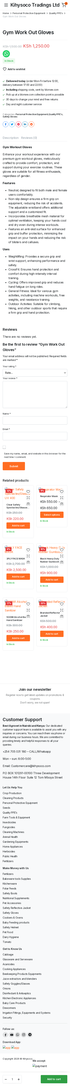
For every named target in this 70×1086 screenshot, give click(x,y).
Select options (52, 514)
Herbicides (9, 851)
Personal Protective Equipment (29, 13)
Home (6, 13)
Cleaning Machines (13, 832)
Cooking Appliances (14, 969)
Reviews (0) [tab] (29, 138)
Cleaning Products (13, 798)
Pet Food (8, 932)
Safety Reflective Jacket (17, 907)
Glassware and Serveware (18, 959)
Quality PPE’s (10, 812)
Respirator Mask (49, 496)
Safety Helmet (11, 927)
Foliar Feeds (9, 888)
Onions (7, 988)
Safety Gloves (10, 116)
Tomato (7, 941)
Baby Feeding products (16, 922)
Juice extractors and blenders (20, 978)
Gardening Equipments (15, 841)
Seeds (6, 807)
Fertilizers (8, 861)
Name (7, 413)
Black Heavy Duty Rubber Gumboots (50, 560)
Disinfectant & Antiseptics (17, 993)
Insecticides (9, 822)
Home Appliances (13, 846)
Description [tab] (10, 138)
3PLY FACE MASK (15, 558)
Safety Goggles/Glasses (16, 983)
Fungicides (9, 827)
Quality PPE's (56, 13)
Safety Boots (10, 893)
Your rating (9, 366)
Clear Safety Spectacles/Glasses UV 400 (17, 507)
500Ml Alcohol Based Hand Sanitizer (18, 618)
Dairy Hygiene (11, 937)
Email (6, 429)
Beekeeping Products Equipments (22, 973)
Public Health (10, 856)
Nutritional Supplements (16, 898)
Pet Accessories (12, 903)
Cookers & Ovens (13, 917)
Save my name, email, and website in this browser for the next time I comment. (35, 455)
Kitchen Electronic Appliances (19, 998)
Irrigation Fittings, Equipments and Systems (26, 1012)
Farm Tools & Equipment (16, 817)
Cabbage (8, 954)
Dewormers (9, 1007)
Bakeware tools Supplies (17, 878)
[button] (63, 5)
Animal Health (10, 836)
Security (7, 1017)
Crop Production (12, 793)
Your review (10, 378)
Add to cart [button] (18, 525)
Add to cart (54, 1079)
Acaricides (9, 964)
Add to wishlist (16, 69)
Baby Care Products (14, 1003)
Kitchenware (10, 883)
